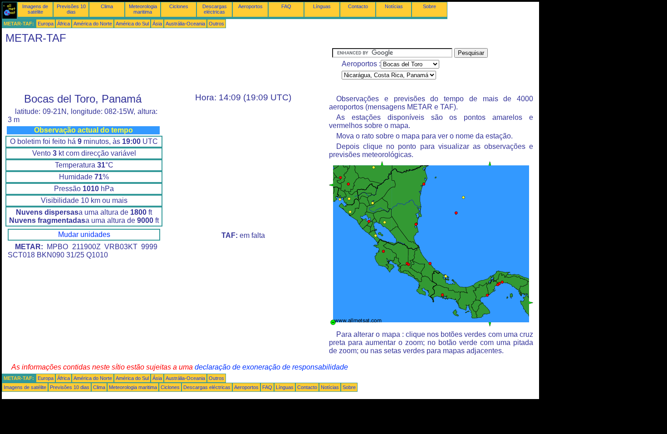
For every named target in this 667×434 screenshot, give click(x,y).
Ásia (157, 23)
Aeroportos (250, 6)
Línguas (322, 6)
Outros (216, 23)
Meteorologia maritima (143, 9)
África (63, 23)
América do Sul (132, 23)
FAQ (286, 6)
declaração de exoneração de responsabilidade (271, 367)
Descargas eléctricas (214, 9)
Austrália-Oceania (185, 23)
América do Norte (93, 23)
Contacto (358, 6)
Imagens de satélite (35, 9)
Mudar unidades (84, 234)
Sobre (429, 6)
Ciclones (178, 6)
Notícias (394, 6)
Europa (46, 23)
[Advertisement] (167, 68)
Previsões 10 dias (71, 9)
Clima (107, 6)
